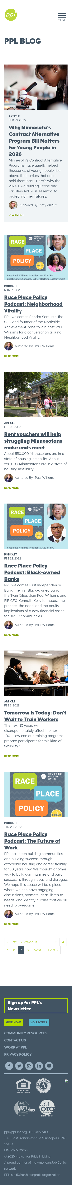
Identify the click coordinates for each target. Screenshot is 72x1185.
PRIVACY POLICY (18, 1054)
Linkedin (39, 1066)
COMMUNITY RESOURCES (25, 1033)
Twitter (19, 1066)
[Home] (11, 15)
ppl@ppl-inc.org (15, 1132)
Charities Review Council (24, 1108)
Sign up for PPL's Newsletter (25, 1005)
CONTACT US (15, 1040)
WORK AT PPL (15, 1047)
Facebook (9, 1066)
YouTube (49, 1066)
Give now (13, 1022)
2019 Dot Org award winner (47, 1108)
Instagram (29, 1066)
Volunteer (39, 1022)
